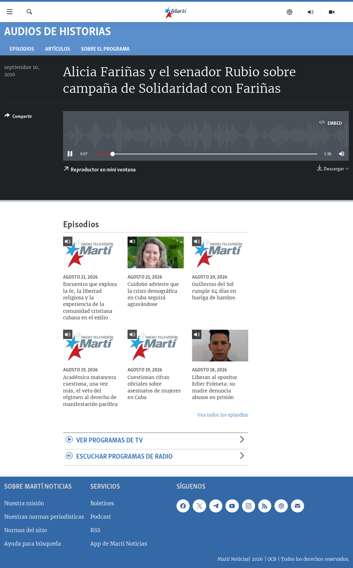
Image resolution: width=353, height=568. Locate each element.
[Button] (18, 117)
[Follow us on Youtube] (232, 505)
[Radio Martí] (310, 12)
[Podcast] (289, 12)
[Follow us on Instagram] (248, 505)
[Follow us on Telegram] (215, 505)
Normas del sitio (25, 530)
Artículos (57, 49)
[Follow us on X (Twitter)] (199, 505)
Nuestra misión (24, 503)
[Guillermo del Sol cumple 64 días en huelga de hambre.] (220, 252)
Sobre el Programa (105, 49)
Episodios (22, 49)
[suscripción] (297, 505)
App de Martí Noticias (118, 543)
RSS (95, 530)
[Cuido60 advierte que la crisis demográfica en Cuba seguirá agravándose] (156, 252)
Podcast (100, 517)
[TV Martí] (331, 12)
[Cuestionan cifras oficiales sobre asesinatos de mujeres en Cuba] (156, 345)
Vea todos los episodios (223, 415)
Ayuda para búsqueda (32, 543)
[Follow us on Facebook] (183, 505)
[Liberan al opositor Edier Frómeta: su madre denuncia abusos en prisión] (220, 345)
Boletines (102, 503)
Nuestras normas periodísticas (44, 517)
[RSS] (264, 505)
